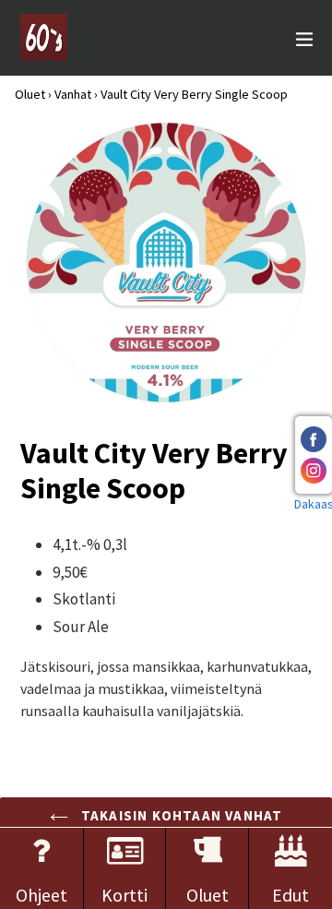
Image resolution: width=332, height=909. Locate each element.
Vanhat (72, 94)
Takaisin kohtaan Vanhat (180, 815)
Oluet (30, 94)
